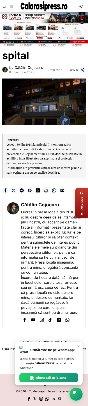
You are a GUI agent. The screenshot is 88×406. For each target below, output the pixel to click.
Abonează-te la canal (51, 378)
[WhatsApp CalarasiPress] (76, 394)
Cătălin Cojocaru (28, 67)
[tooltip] (5, 190)
